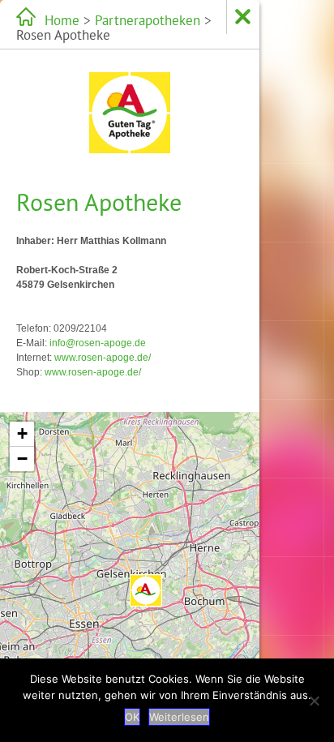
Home (62, 20)
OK (132, 716)
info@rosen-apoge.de (97, 343)
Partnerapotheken (147, 20)
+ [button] (22, 433)
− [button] (22, 458)
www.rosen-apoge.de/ (102, 357)
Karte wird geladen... (127, 574)
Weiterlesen (179, 716)
